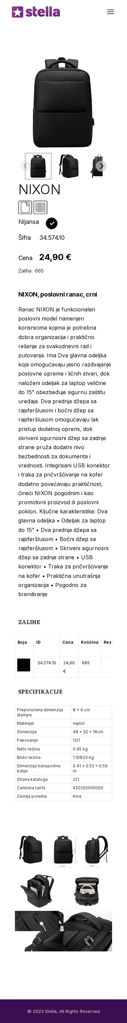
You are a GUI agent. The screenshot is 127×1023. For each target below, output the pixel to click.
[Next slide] (101, 166)
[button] (38, 166)
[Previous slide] (25, 166)
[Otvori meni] (110, 11)
